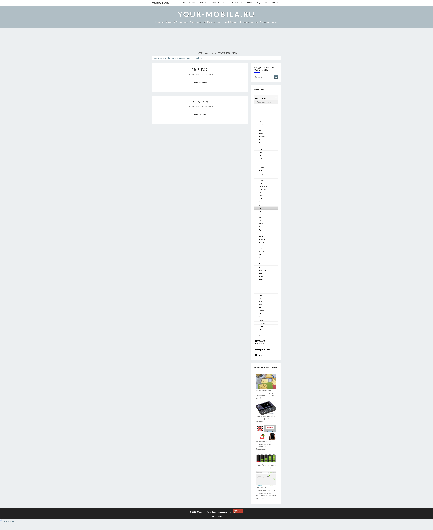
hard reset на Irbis (194, 58)
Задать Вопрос (262, 3)
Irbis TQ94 (200, 70)
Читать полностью (201, 82)
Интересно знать (236, 3)
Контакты (275, 3)
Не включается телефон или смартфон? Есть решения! (265, 418)
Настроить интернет (218, 3)
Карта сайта (216, 516)
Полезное (192, 3)
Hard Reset (203, 3)
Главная (182, 3)
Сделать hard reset (176, 58)
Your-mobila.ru (160, 2)
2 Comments (207, 74)
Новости (249, 3)
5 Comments (207, 107)
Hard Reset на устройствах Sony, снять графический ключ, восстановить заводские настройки (266, 493)
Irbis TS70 (200, 102)
